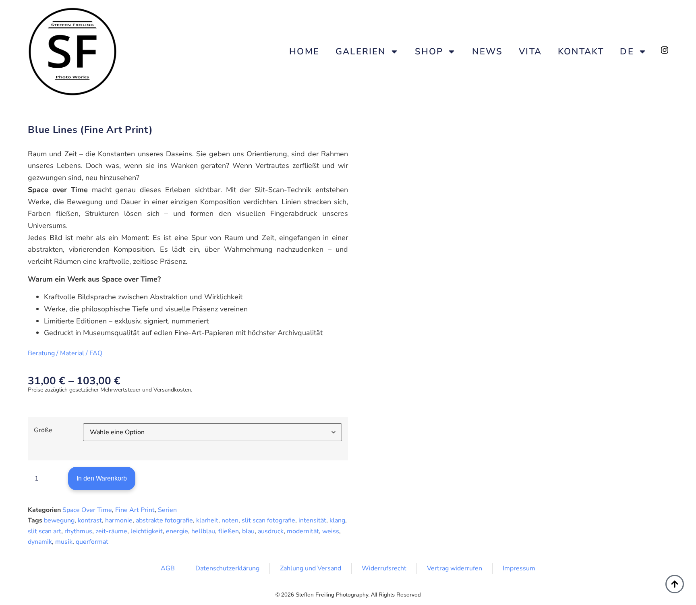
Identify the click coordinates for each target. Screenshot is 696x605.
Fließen (228, 531)
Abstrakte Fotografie (164, 520)
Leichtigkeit (146, 531)
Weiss (330, 531)
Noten (230, 520)
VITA (530, 52)
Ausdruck (271, 531)
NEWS (487, 52)
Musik (63, 541)
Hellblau (203, 531)
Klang (337, 520)
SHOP (429, 52)
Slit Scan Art (44, 531)
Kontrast (90, 520)
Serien (167, 510)
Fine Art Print (135, 510)
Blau (248, 531)
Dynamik (40, 541)
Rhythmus (78, 531)
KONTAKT (581, 52)
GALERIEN (361, 52)
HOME (304, 52)
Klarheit (207, 520)
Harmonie (119, 520)
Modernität (303, 531)
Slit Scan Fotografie (268, 520)
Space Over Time (87, 510)
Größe (43, 430)
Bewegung (59, 520)
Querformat (92, 541)
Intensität (312, 520)
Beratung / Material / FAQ (65, 353)
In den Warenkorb (102, 478)
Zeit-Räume (111, 531)
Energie (177, 531)
